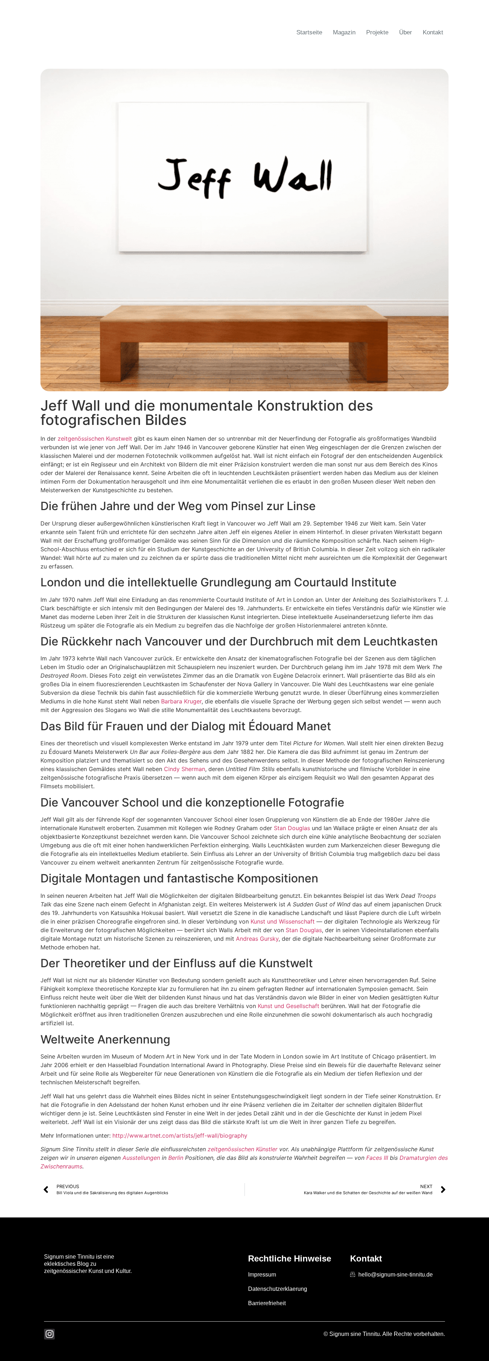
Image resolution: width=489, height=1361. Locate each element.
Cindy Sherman (184, 768)
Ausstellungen (141, 1157)
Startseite (309, 32)
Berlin (175, 1157)
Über (405, 32)
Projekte (377, 32)
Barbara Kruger (181, 701)
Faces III (377, 1157)
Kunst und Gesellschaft (288, 1005)
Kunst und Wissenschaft (283, 921)
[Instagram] (49, 1334)
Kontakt (433, 32)
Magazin (344, 32)
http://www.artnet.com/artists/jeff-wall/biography (179, 1135)
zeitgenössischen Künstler (242, 1149)
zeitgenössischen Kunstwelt (95, 438)
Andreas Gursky (257, 938)
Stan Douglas (292, 828)
